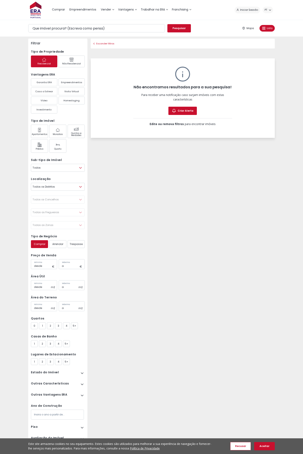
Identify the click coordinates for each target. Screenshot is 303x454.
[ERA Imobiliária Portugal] (35, 10)
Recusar (240, 446)
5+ (74, 325)
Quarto (57, 148)
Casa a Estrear (44, 91)
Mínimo (38, 262)
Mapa (250, 28)
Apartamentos (39, 134)
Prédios (39, 148)
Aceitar (264, 446)
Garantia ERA (44, 82)
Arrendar (57, 244)
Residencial (44, 63)
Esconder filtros (105, 43)
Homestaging (71, 100)
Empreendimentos (71, 82)
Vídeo (44, 100)
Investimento (44, 109)
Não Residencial (71, 63)
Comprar (39, 244)
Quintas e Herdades (76, 134)
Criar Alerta (185, 110)
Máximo (66, 262)
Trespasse (76, 244)
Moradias (58, 134)
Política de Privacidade (145, 448)
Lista (269, 28)
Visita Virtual (71, 91)
